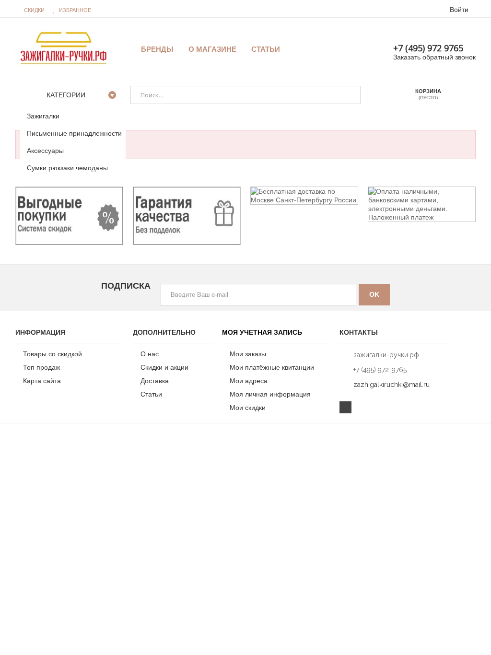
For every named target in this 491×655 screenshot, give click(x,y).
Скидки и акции (164, 367)
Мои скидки (248, 407)
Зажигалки (43, 116)
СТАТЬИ (265, 49)
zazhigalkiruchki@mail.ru (391, 384)
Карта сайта (42, 381)
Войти (459, 9)
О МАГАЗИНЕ (212, 49)
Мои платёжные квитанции (272, 367)
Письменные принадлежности (74, 133)
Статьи (151, 394)
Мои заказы (248, 354)
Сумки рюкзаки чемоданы (67, 168)
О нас (149, 354)
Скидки (34, 10)
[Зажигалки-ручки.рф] (63, 47)
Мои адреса (249, 381)
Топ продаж (41, 367)
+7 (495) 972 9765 (428, 48)
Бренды (157, 49)
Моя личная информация (270, 394)
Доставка (154, 381)
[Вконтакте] (345, 407)
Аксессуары (45, 150)
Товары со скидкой (52, 354)
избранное (75, 10)
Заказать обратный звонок (434, 57)
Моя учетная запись (262, 332)
